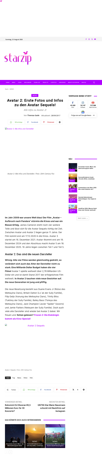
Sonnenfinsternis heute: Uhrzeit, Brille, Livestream (35, 445)
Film (31, 378)
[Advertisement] (51, 17)
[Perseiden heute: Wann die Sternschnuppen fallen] (15, 436)
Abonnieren (93, 102)
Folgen (83, 102)
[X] (92, 39)
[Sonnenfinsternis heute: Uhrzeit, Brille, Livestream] (35, 436)
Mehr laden (82, 218)
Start (6, 89)
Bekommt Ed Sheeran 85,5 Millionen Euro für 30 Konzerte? (18, 408)
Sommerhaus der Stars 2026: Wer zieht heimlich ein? (87, 188)
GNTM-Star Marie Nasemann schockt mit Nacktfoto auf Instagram (51, 408)
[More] (59, 122)
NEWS (12, 89)
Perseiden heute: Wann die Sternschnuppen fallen (15, 445)
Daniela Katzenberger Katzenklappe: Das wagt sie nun (87, 198)
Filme (25, 378)
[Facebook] (86, 39)
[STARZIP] (17, 58)
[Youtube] (95, 39)
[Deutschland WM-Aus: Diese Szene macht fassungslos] (55, 436)
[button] (94, 82)
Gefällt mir (73, 103)
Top (13, 378)
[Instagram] (89, 39)
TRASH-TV (72, 190)
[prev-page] (6, 452)
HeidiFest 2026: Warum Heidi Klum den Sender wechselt (87, 209)
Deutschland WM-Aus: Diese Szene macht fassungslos (55, 445)
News (19, 378)
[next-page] (10, 452)
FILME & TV (72, 200)
